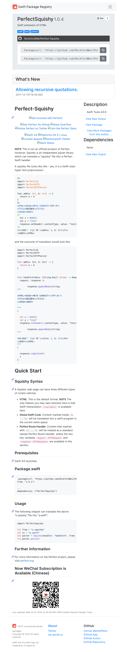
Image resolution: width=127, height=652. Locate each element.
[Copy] (103, 50)
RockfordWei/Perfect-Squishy (41, 38)
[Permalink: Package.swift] (13, 476)
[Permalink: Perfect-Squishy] (13, 117)
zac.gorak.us (55, 634)
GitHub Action (92, 638)
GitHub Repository (94, 641)
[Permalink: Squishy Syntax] (13, 388)
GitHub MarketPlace (95, 630)
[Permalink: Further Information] (13, 556)
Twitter (52, 630)
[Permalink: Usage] (13, 511)
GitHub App (91, 634)
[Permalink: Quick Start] (13, 379)
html (27, 31)
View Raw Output (96, 118)
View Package (94, 124)
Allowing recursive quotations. (47, 89)
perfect (34, 31)
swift (20, 31)
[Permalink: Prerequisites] (13, 460)
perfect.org (27, 560)
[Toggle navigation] (110, 7)
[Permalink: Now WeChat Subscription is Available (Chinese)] (13, 580)
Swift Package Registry (34, 7)
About (52, 626)
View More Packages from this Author (99, 132)
